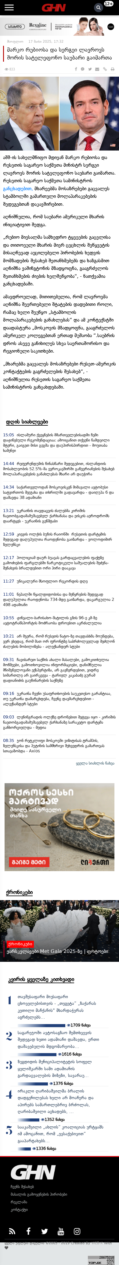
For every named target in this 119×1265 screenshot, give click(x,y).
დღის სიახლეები (27, 421)
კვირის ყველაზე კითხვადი (41, 979)
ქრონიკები (19, 892)
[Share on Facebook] (75, 69)
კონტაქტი (19, 1209)
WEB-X (97, 1243)
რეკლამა (19, 1202)
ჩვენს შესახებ (22, 1186)
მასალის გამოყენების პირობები (39, 1194)
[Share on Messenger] (82, 69)
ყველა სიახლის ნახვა (95, 763)
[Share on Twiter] (90, 69)
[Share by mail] (97, 69)
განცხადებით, (18, 188)
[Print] (112, 69)
